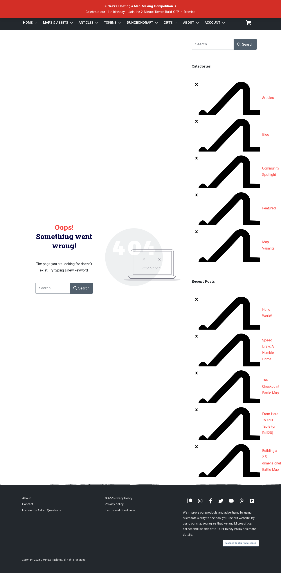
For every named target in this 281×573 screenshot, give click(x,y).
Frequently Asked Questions (41, 510)
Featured (269, 208)
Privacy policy (114, 504)
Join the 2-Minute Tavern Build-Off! (153, 12)
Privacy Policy (232, 529)
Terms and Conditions (120, 510)
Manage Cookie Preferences (240, 543)
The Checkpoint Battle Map (270, 386)
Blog (265, 134)
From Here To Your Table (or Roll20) (270, 423)
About (26, 498)
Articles (268, 98)
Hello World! (267, 312)
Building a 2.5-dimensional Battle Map (271, 460)
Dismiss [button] (189, 12)
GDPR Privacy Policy (118, 498)
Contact (27, 504)
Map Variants (268, 245)
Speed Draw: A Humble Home (268, 349)
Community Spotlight (270, 171)
